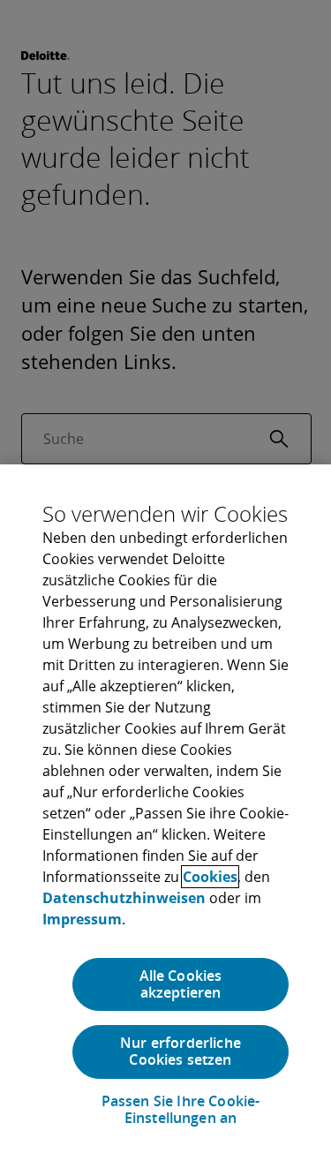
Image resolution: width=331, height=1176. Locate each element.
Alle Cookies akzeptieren (180, 984)
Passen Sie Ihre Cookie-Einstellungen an (181, 1110)
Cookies (210, 876)
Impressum (82, 919)
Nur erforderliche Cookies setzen (180, 1051)
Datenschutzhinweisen (124, 898)
